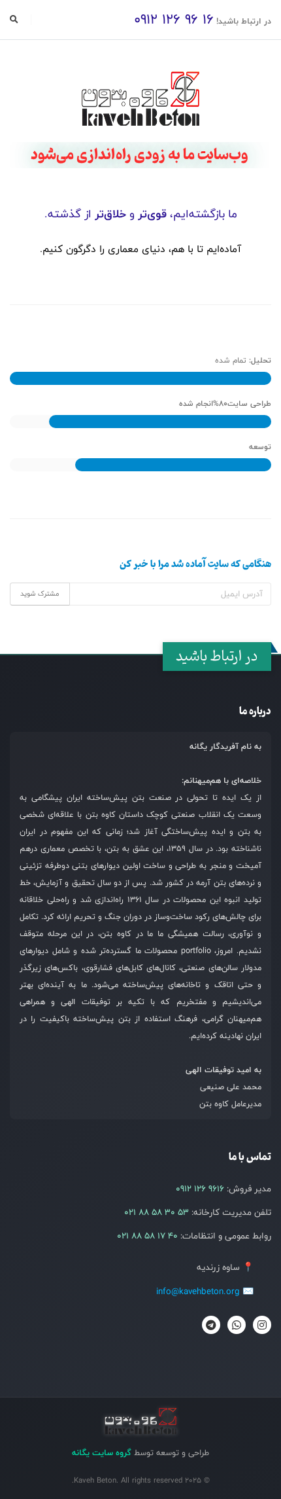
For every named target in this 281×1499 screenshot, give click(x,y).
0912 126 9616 (200, 1189)
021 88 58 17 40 (147, 1236)
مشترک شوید (39, 594)
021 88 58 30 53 (156, 1212)
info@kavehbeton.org (198, 1291)
